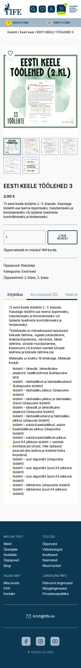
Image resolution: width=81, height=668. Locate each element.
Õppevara (49, 544)
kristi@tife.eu (44, 616)
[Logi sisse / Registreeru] (51, 9)
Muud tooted (51, 566)
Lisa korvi (62, 237)
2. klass (30, 278)
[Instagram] (40, 641)
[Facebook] (26, 641)
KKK (7, 588)
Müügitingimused (54, 588)
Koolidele (10, 555)
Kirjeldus (15, 294)
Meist (8, 544)
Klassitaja (28, 265)
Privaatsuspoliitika (55, 594)
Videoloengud (52, 549)
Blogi (7, 566)
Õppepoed (11, 560)
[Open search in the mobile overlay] (33, 9)
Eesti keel (27, 32)
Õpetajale (11, 549)
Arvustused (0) (44, 294)
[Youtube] (55, 641)
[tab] (15, 294)
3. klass (43, 278)
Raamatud (49, 560)
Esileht (12, 32)
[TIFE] (13, 13)
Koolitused (50, 555)
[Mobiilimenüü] (73, 9)
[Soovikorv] (42, 9)
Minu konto (12, 583)
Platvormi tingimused (57, 583)
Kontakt (9, 594)
